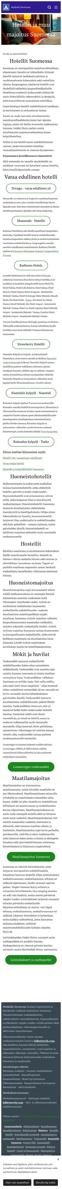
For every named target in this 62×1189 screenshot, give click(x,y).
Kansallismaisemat (12, 1130)
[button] (49, 7)
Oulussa (39, 251)
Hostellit (54, 1130)
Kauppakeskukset (15, 1146)
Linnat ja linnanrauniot (28, 1150)
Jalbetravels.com (13, 1102)
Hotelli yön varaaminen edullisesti (22, 458)
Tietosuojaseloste (48, 1116)
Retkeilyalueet (30, 1130)
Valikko (56, 7)
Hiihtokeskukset (31, 1126)
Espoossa (17, 251)
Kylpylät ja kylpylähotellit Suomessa (23, 469)
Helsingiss (28, 251)
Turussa (7, 255)
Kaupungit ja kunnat (35, 1146)
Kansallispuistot (49, 1126)
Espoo (29, 299)
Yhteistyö (8, 1120)
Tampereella (50, 251)
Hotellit (9, 1134)
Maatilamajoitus (24, 1138)
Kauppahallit (43, 1142)
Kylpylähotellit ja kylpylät (26, 1134)
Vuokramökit (40, 1138)
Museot (29, 1154)
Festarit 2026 (29, 1142)
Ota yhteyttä (27, 1116)
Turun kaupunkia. (49, 431)
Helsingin (46, 275)
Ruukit (38, 1154)
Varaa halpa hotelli (13, 463)
